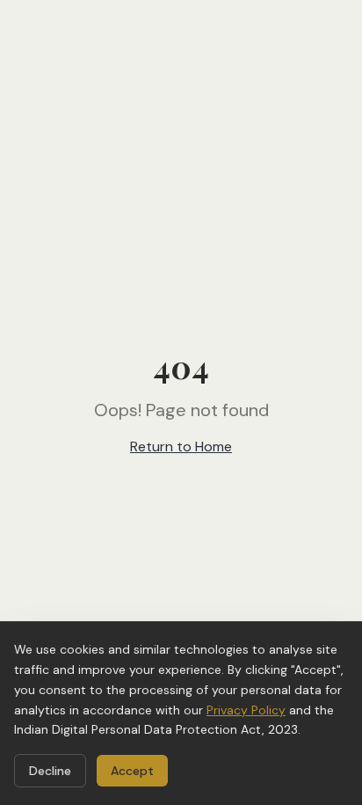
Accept (132, 771)
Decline (50, 771)
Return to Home (181, 446)
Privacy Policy (246, 710)
